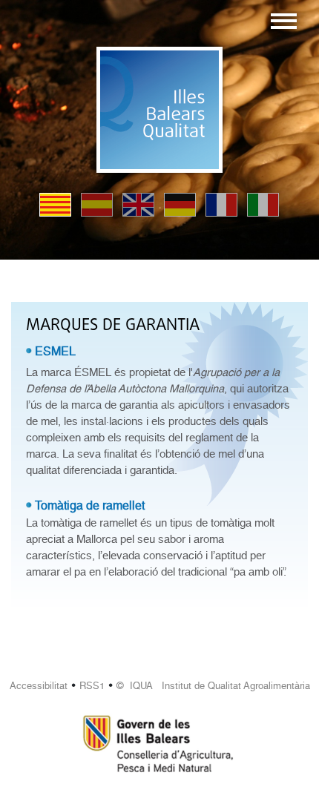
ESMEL (55, 351)
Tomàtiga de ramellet (90, 505)
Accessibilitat (39, 685)
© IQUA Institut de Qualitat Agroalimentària (213, 685)
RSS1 (92, 685)
